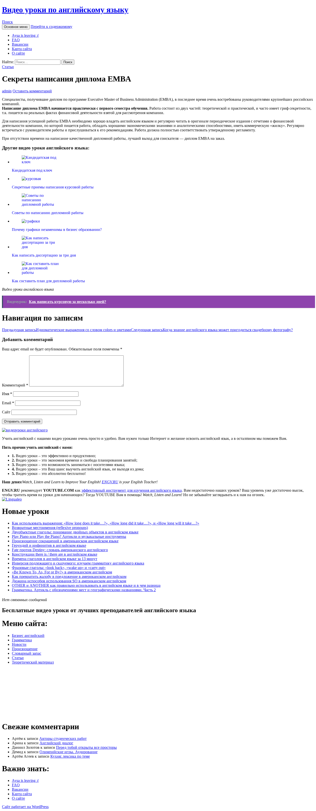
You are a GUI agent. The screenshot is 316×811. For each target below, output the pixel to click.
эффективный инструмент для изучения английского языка (131, 490)
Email (8, 403)
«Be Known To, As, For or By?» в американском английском (62, 572)
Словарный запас (26, 653)
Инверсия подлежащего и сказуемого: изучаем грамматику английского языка (78, 563)
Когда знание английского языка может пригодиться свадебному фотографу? (212, 330)
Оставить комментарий (32, 91)
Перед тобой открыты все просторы (86, 747)
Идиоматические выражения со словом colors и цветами (66, 330)
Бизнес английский (28, 635)
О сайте (18, 53)
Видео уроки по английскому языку (65, 9)
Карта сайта (22, 49)
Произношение (25, 649)
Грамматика (22, 640)
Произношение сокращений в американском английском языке (65, 541)
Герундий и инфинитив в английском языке (49, 545)
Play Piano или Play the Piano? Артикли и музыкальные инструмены (69, 536)
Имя (7, 394)
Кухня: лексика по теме (70, 756)
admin (7, 91)
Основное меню (16, 27)
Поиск (7, 22)
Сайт (6, 412)
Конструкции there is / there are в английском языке (54, 554)
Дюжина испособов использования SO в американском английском (69, 581)
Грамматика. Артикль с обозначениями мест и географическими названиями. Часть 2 (84, 590)
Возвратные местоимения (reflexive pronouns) (50, 528)
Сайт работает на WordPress (25, 807)
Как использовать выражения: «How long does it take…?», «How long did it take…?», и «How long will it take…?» (105, 523)
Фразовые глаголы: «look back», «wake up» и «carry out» (59, 568)
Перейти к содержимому (51, 26)
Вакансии (20, 44)
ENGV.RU (110, 482)
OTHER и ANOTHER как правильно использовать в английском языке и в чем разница (86, 585)
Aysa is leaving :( (25, 35)
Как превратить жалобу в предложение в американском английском (69, 576)
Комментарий (15, 385)
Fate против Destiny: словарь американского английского (60, 550)
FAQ (16, 40)
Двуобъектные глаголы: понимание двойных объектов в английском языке (75, 532)
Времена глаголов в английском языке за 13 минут (54, 559)
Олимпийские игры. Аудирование (69, 752)
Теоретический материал (33, 662)
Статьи (8, 67)
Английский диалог (56, 743)
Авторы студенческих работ (63, 738)
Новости (19, 644)
